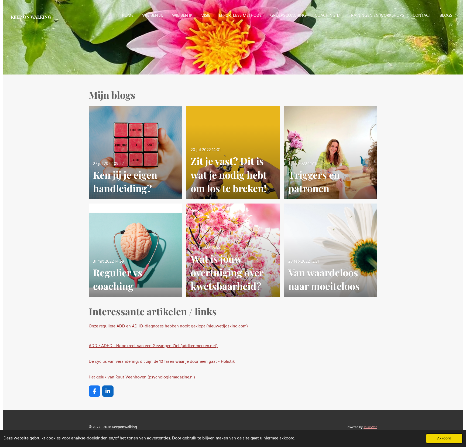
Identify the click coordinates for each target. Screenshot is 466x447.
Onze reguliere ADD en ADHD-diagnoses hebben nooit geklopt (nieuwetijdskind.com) (168, 326)
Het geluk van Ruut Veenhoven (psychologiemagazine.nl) (142, 377)
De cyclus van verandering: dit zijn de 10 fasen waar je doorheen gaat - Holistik (162, 361)
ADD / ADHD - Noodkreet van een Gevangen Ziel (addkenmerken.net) (153, 346)
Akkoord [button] (444, 438)
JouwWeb (370, 427)
